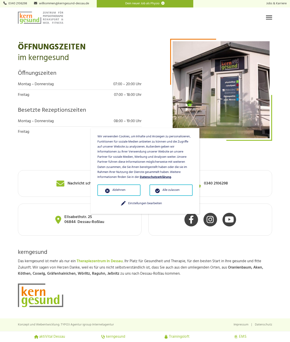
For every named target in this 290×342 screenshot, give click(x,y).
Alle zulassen (171, 190)
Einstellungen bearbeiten (145, 203)
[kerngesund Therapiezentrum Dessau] (40, 17)
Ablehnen (119, 190)
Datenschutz (263, 324)
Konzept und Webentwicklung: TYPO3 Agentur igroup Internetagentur (66, 324)
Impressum (241, 324)
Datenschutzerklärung (155, 177)
